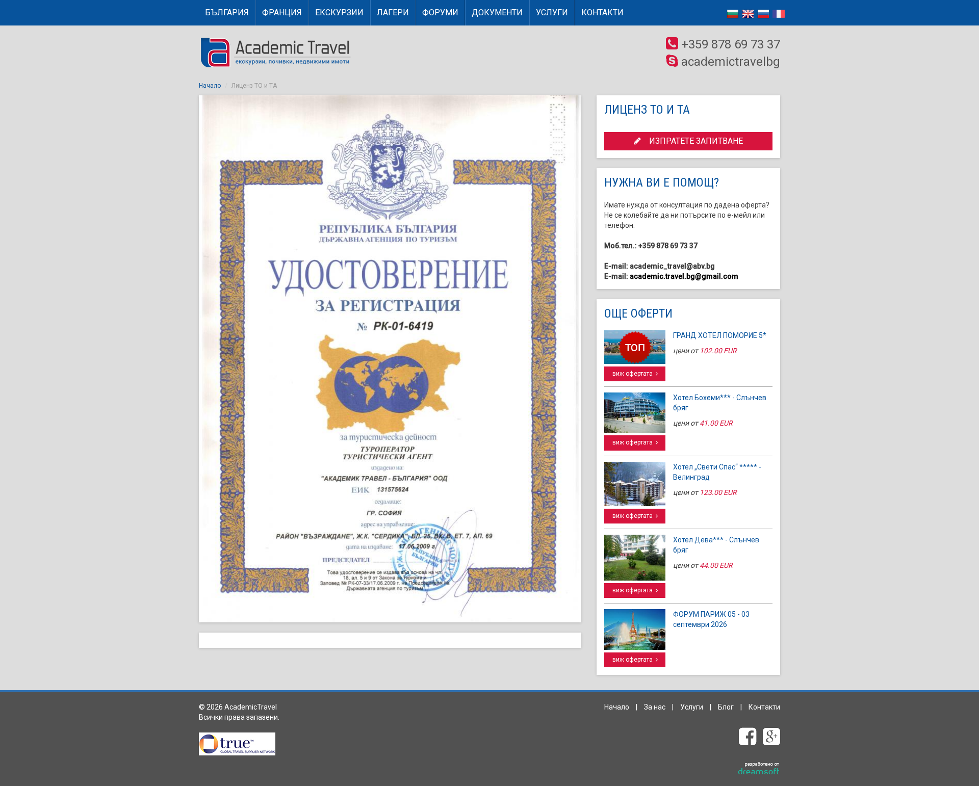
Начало (210, 85)
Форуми (440, 12)
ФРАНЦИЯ (282, 12)
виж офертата (634, 373)
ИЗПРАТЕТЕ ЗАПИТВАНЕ (692, 141)
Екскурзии (339, 12)
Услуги (552, 12)
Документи (497, 12)
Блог (726, 707)
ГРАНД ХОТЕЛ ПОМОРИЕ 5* (719, 335)
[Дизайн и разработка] (759, 769)
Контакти (602, 12)
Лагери (393, 12)
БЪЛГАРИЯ (227, 12)
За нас (654, 707)
